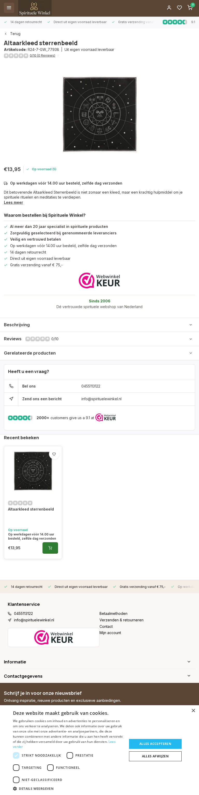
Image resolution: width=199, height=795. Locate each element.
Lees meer (13, 202)
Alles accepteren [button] (155, 744)
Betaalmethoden (113, 613)
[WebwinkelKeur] (99, 280)
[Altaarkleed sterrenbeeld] (33, 470)
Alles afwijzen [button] (155, 756)
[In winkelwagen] (50, 548)
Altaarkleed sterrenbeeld (31, 509)
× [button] (193, 711)
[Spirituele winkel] (35, 8)
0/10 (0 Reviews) (42, 55)
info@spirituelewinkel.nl (101, 399)
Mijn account (110, 632)
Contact (106, 626)
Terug (15, 33)
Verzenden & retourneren (122, 620)
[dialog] (99, 750)
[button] (68, 788)
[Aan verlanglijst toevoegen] (54, 454)
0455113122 (90, 386)
